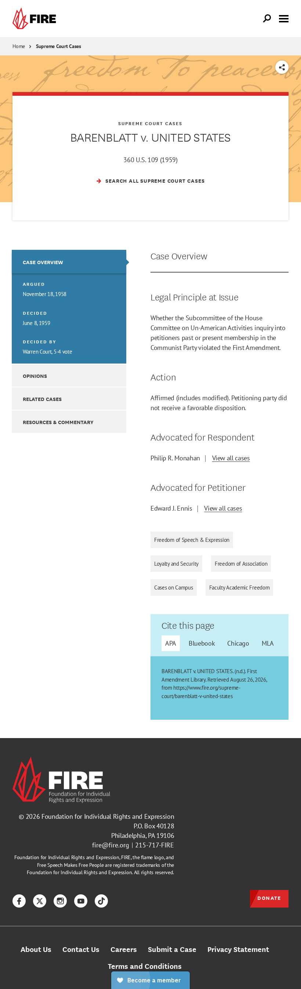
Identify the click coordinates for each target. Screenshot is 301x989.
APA (170, 643)
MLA (268, 643)
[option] (69, 306)
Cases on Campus (173, 587)
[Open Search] (267, 18)
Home (18, 46)
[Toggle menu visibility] (284, 18)
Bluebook (202, 643)
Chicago (238, 643)
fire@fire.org (110, 845)
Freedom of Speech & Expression (191, 539)
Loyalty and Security (176, 563)
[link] (35, 18)
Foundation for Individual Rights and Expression (107, 816)
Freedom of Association (241, 563)
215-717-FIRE (154, 845)
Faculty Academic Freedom (239, 587)
